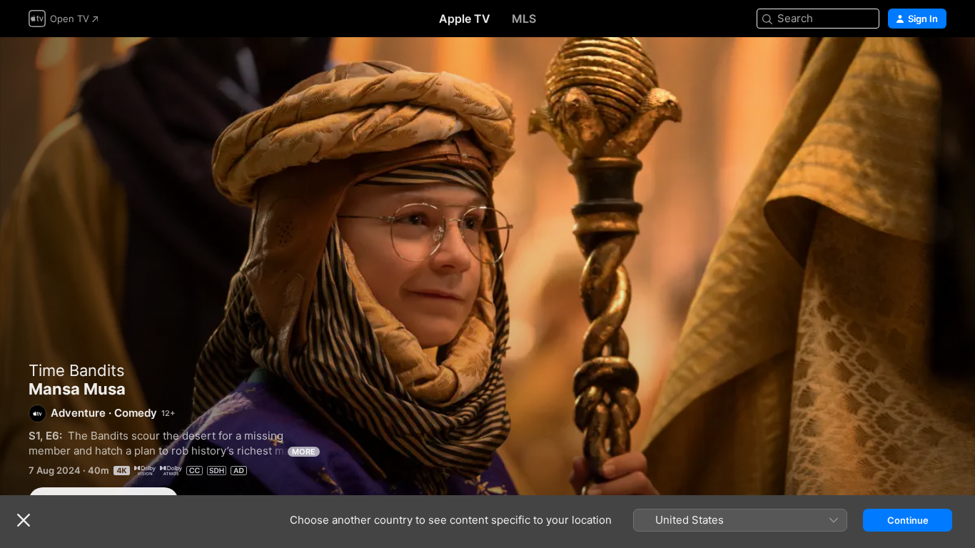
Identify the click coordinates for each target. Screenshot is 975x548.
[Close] (23, 520)
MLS (524, 18)
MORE (303, 452)
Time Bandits (77, 370)
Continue (908, 520)
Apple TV (464, 18)
